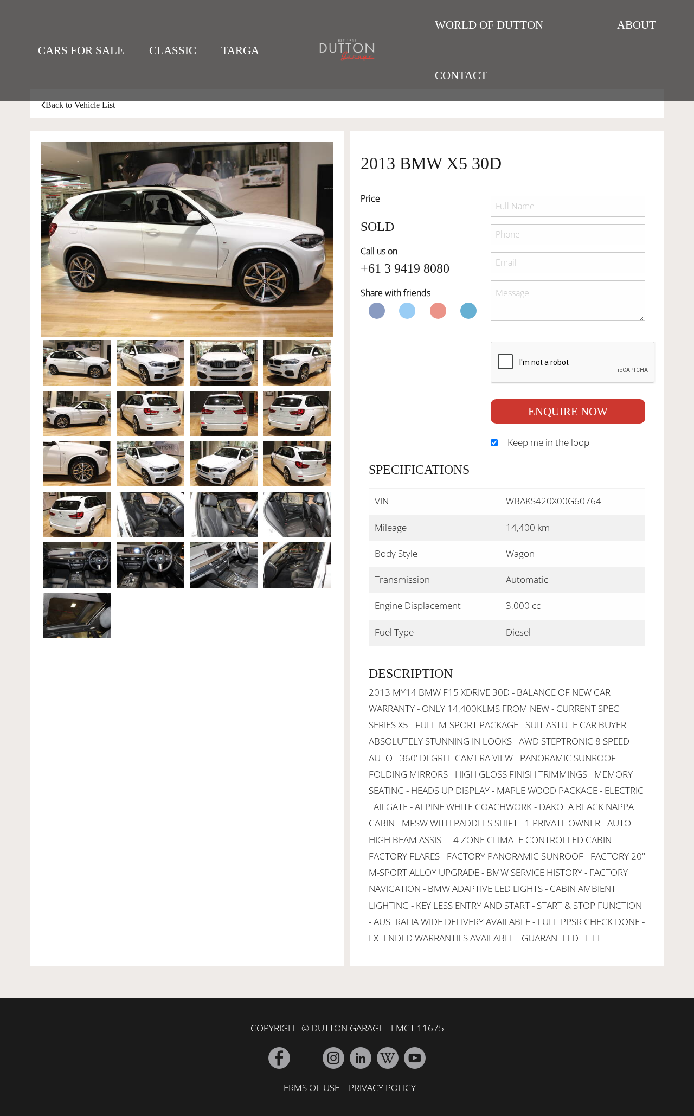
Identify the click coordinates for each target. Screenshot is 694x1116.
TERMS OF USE (309, 1087)
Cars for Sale (81, 50)
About (636, 24)
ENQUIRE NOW (568, 411)
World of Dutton (489, 24)
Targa (240, 50)
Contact (461, 75)
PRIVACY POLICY (382, 1087)
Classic (172, 50)
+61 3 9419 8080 (405, 268)
